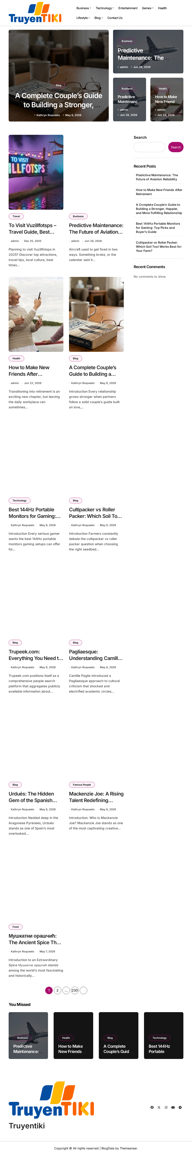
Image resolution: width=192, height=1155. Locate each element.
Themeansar (128, 1148)
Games (147, 8)
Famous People (82, 784)
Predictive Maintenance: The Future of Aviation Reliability (96, 231)
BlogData (107, 1148)
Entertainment (127, 8)
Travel (16, 216)
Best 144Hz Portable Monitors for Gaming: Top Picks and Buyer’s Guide (58, 104)
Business (82, 8)
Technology (104, 8)
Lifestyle (82, 18)
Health (162, 8)
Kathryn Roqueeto (48, 115)
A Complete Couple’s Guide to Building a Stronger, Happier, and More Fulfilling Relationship (159, 209)
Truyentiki (27, 1125)
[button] (102, 76)
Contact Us (114, 18)
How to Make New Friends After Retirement (29, 373)
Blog (97, 18)
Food (16, 926)
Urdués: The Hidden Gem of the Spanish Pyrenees (31, 800)
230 (75, 990)
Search (140, 137)
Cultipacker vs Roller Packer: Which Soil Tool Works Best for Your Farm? (159, 247)
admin (124, 67)
